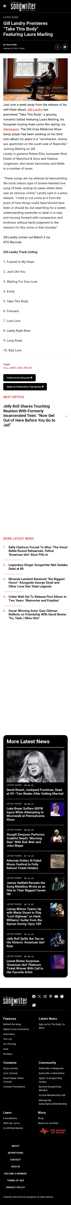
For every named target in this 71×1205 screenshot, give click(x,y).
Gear (6, 1049)
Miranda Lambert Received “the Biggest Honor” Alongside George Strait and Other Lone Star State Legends (37, 582)
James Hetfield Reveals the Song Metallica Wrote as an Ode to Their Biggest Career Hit (26, 888)
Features (9, 1019)
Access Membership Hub (52, 1095)
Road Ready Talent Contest (13, 1080)
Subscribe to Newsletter (52, 1073)
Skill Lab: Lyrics (11, 1123)
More (42, 1112)
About (15, 1146)
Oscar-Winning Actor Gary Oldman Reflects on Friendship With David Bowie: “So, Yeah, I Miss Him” (38, 614)
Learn (7, 1112)
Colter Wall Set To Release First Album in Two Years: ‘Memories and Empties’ (38, 598)
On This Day (9, 1044)
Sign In (15, 1166)
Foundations (10, 1118)
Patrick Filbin (11, 45)
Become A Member (15, 1173)
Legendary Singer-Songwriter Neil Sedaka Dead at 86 (38, 567)
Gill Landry (35, 109)
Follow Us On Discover (18, 377)
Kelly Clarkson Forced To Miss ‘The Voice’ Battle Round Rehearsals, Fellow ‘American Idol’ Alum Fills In (38, 551)
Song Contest (10, 1068)
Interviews (9, 1034)
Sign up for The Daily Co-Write (52, 1026)
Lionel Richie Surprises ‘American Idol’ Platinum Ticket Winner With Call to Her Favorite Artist (25, 966)
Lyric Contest (10, 1073)
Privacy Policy (15, 1187)
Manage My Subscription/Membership (53, 1102)
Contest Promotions (14, 1086)
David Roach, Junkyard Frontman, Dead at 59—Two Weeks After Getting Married (35, 791)
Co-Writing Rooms (13, 1128)
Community (47, 1063)
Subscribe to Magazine (51, 1068)
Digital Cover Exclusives (16, 1029)
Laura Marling (24, 367)
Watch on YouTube (48, 1123)
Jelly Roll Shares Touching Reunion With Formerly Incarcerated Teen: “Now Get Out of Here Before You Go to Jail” (29, 415)
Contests (10, 1063)
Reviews (7, 1054)
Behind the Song (12, 1024)
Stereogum (11, 129)
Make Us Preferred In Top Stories (24, 386)
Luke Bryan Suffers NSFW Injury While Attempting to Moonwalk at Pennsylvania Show (25, 814)
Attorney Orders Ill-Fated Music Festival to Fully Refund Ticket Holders (24, 864)
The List (7, 1039)
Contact (15, 1159)
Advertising (15, 1152)
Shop (41, 1118)
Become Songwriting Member (50, 1088)
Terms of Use (15, 1180)
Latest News (10, 17)
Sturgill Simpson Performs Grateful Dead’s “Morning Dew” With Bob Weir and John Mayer (26, 840)
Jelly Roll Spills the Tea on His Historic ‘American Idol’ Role (26, 942)
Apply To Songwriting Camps (50, 1080)
